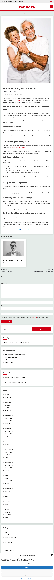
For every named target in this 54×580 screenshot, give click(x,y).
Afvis (27, 571)
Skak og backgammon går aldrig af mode (15, 354)
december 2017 (9, 462)
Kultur (6, 548)
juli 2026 (7, 394)
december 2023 (9, 400)
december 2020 (9, 428)
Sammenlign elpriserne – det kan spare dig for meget (16, 342)
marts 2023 (8, 410)
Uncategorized (6, 85)
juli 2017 (7, 473)
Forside (3, 1)
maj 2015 (7, 483)
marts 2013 (8, 514)
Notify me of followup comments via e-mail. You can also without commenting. (26, 317)
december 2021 (9, 413)
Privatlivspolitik (30, 578)
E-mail (3, 306)
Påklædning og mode (10, 553)
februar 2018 (8, 457)
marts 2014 (8, 494)
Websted (3, 311)
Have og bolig (8, 542)
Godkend (27, 567)
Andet (6, 532)
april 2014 (7, 491)
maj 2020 (7, 441)
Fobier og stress (9, 362)
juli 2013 (7, 504)
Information (9, 1)
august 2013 (8, 501)
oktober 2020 (8, 434)
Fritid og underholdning (10, 537)
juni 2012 (7, 520)
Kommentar (4, 283)
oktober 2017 (8, 467)
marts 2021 (8, 426)
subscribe (34, 317)
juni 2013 (7, 507)
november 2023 (9, 402)
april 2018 (7, 454)
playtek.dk (27, 6)
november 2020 (9, 431)
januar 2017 (8, 478)
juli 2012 (7, 517)
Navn (3, 300)
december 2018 (9, 449)
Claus (13, 263)
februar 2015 (8, 486)
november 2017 (9, 465)
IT (5, 545)
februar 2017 (8, 475)
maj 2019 (7, 447)
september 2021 (9, 420)
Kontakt (15, 1)
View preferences (27, 575)
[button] (52, 555)
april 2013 (7, 512)
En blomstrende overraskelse (12, 365)
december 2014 (9, 488)
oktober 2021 (8, 418)
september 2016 (9, 481)
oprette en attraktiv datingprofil (19, 147)
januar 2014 (8, 499)
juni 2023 (7, 407)
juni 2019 (7, 444)
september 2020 (9, 436)
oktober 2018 (8, 452)
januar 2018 (8, 460)
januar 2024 (8, 397)
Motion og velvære (9, 550)
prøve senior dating (17, 100)
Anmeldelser (8, 534)
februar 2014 (8, 496)
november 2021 (9, 415)
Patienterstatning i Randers (13, 260)
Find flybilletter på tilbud (11, 357)
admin (14, 91)
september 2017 (9, 470)
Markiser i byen (14, 380)
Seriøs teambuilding (9, 360)
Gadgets (7, 540)
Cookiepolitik (23, 578)
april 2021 (7, 423)
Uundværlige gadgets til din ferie (17, 377)
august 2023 (8, 405)
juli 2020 (7, 439)
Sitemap (21, 1)
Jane (6, 377)
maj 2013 (7, 509)
